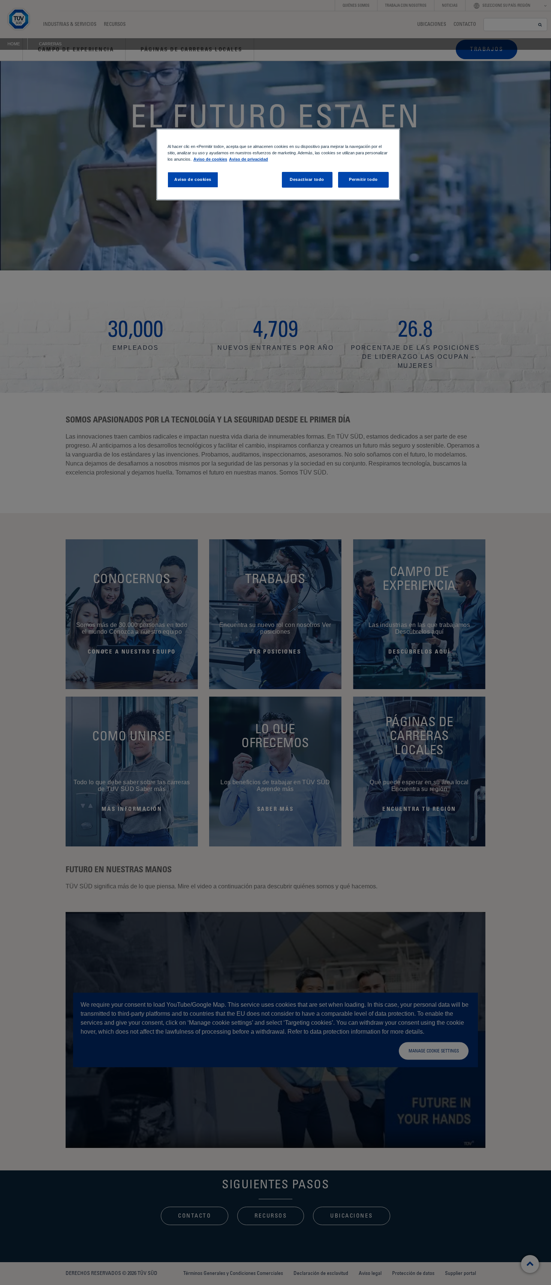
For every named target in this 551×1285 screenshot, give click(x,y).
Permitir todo (363, 179)
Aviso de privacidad (248, 159)
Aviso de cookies (210, 159)
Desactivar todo (307, 179)
